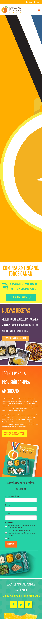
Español (37, 2)
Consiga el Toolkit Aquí (14, 433)
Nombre (8, 505)
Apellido (8, 514)
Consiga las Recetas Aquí (15, 338)
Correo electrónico (12, 496)
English (29, 2)
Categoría (9, 522)
